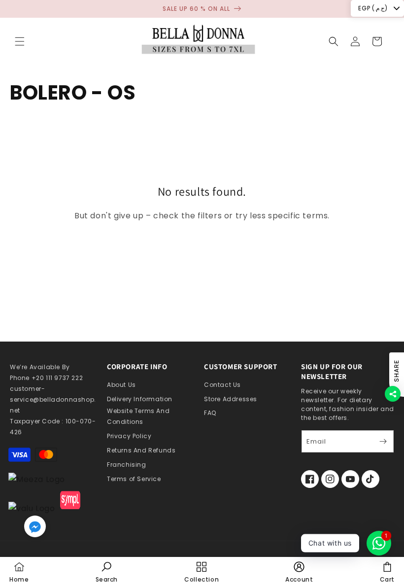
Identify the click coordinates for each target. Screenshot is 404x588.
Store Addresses (230, 399)
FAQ (210, 413)
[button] (20, 41)
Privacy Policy (129, 436)
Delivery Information (139, 399)
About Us (121, 384)
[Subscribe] (383, 441)
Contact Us (222, 384)
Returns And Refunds (141, 450)
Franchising (126, 464)
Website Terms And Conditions (138, 416)
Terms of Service (134, 479)
